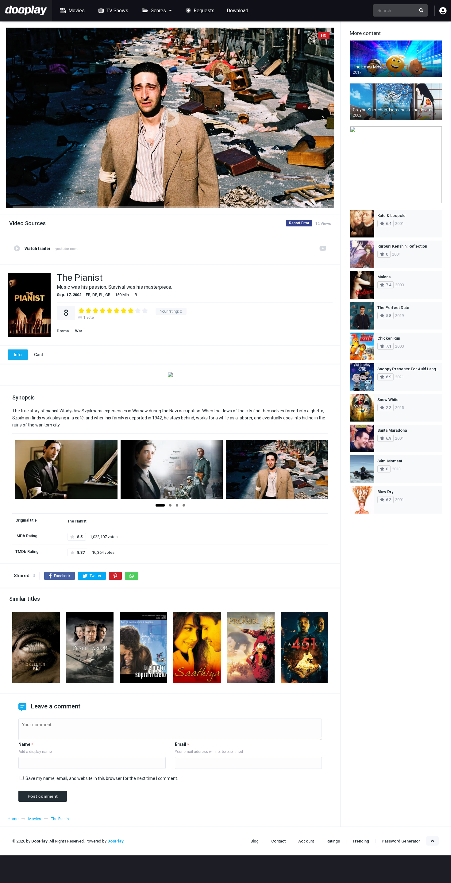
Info (18, 354)
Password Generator (401, 841)
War (78, 331)
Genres (157, 10)
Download (237, 10)
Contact (278, 841)
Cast (38, 354)
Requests (203, 10)
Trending (361, 841)
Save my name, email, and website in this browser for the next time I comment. (101, 778)
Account (306, 841)
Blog (254, 841)
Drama (63, 331)
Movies (76, 10)
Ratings (333, 841)
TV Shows (116, 10)
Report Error (299, 223)
